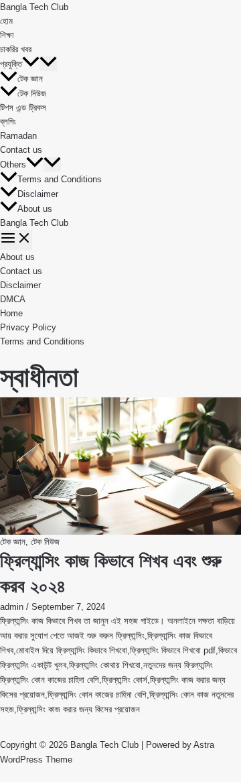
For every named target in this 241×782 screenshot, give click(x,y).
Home (11, 313)
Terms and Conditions (59, 179)
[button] (30, 64)
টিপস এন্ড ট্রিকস (23, 108)
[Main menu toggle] (16, 240)
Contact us (21, 150)
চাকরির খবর (15, 49)
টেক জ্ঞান (30, 79)
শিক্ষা (7, 35)
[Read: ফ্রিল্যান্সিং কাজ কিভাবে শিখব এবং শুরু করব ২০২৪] (120, 466)
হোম (6, 21)
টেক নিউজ (31, 93)
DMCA (12, 299)
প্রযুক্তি (11, 64)
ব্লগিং (8, 122)
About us (34, 209)
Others (13, 164)
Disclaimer (37, 194)
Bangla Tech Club (34, 7)
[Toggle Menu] (48, 63)
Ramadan (18, 136)
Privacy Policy (28, 327)
